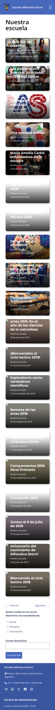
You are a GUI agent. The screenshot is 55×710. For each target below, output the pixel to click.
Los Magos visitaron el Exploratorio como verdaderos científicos (26, 377)
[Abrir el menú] (50, 7)
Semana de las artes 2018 (22, 412)
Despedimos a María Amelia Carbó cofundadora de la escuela (27, 155)
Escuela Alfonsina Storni (27, 7)
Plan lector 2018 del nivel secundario (27, 440)
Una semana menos (27, 133)
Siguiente (42, 605)
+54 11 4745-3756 (33, 682)
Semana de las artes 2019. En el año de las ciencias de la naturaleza (26, 323)
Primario (23, 52)
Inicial (12, 622)
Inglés (13, 50)
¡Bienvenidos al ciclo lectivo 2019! (25, 355)
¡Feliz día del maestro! (21, 44)
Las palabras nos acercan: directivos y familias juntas (26, 73)
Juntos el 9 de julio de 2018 (26, 524)
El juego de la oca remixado (25, 103)
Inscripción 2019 (24, 498)
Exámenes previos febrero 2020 (26, 215)
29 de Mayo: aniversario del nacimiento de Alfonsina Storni (24, 548)
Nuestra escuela (25, 81)
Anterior (12, 605)
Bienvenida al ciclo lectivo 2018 (26, 580)
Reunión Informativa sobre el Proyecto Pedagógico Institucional (26, 293)
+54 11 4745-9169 (15, 682)
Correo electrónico (17, 640)
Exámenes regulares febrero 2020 (25, 185)
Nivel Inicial (23, 50)
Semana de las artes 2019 (22, 243)
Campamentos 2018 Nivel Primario (27, 468)
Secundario (34, 52)
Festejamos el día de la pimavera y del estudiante (25, 269)
